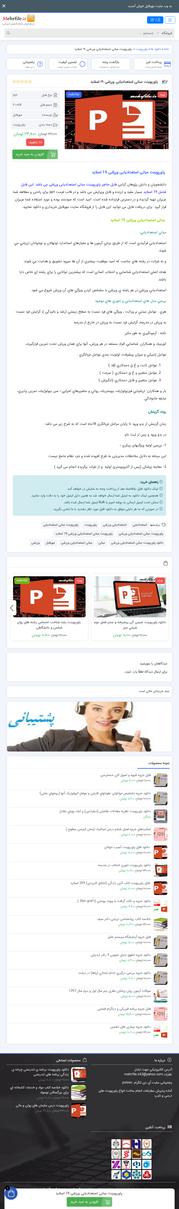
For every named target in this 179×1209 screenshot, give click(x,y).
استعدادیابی (140, 524)
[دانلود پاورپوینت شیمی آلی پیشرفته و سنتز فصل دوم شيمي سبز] (130, 596)
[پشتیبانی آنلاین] (89, 727)
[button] (3, 5)
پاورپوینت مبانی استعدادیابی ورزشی (141, 533)
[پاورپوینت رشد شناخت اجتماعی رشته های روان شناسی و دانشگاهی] (49, 596)
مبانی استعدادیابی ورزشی (76, 542)
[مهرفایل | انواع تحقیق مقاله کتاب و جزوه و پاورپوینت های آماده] (18, 20)
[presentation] (11, 607)
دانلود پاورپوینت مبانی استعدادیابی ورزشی (137, 542)
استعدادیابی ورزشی (115, 524)
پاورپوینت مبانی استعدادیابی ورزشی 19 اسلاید (84, 533)
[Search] (9, 33)
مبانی (101, 542)
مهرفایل (17, 114)
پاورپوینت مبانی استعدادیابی (60, 524)
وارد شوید (130, 671)
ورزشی (35, 542)
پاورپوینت (19, 124)
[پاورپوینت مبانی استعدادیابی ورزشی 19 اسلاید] (117, 119)
